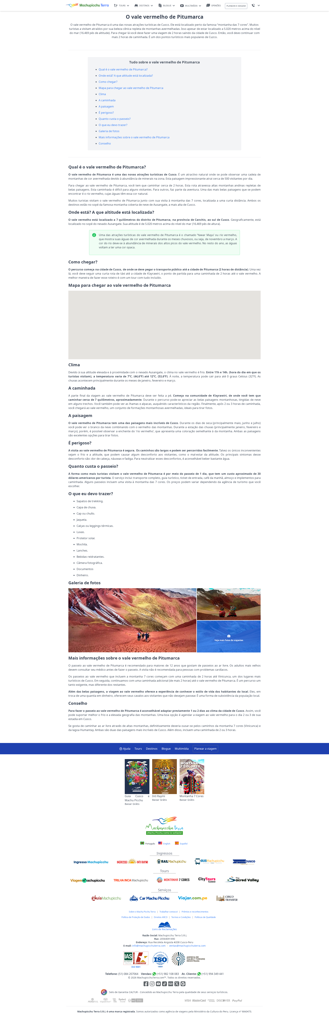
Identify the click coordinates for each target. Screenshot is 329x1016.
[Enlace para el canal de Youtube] (159, 984)
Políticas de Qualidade (205, 917)
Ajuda (126, 749)
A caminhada (107, 100)
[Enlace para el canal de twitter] (177, 984)
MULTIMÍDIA (191, 5)
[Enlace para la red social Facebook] (146, 984)
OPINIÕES (216, 5)
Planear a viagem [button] (205, 749)
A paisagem (106, 106)
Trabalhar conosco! (169, 911)
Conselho (105, 143)
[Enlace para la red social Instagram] (152, 984)
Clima (102, 94)
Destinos (151, 749)
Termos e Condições (181, 917)
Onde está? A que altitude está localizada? (126, 75)
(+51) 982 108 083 (168, 974)
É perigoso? (106, 112)
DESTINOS (144, 5)
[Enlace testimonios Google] (183, 984)
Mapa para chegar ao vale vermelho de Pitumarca (131, 88)
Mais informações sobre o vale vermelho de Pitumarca (134, 137)
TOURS (122, 5)
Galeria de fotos (109, 131)
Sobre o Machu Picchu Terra (142, 911)
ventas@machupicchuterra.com (187, 945)
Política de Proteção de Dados (135, 917)
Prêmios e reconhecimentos (195, 911)
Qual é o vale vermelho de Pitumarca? (123, 69)
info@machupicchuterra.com (149, 945)
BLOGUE (167, 5)
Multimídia (182, 749)
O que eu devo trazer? (113, 125)
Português (150, 843)
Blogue (166, 749)
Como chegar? (108, 82)
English (166, 843)
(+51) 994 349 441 (213, 974)
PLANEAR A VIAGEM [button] (236, 5)
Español (183, 843)
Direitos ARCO (160, 917)
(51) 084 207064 (128, 974)
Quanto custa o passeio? (115, 119)
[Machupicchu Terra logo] (87, 5)
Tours (138, 749)
